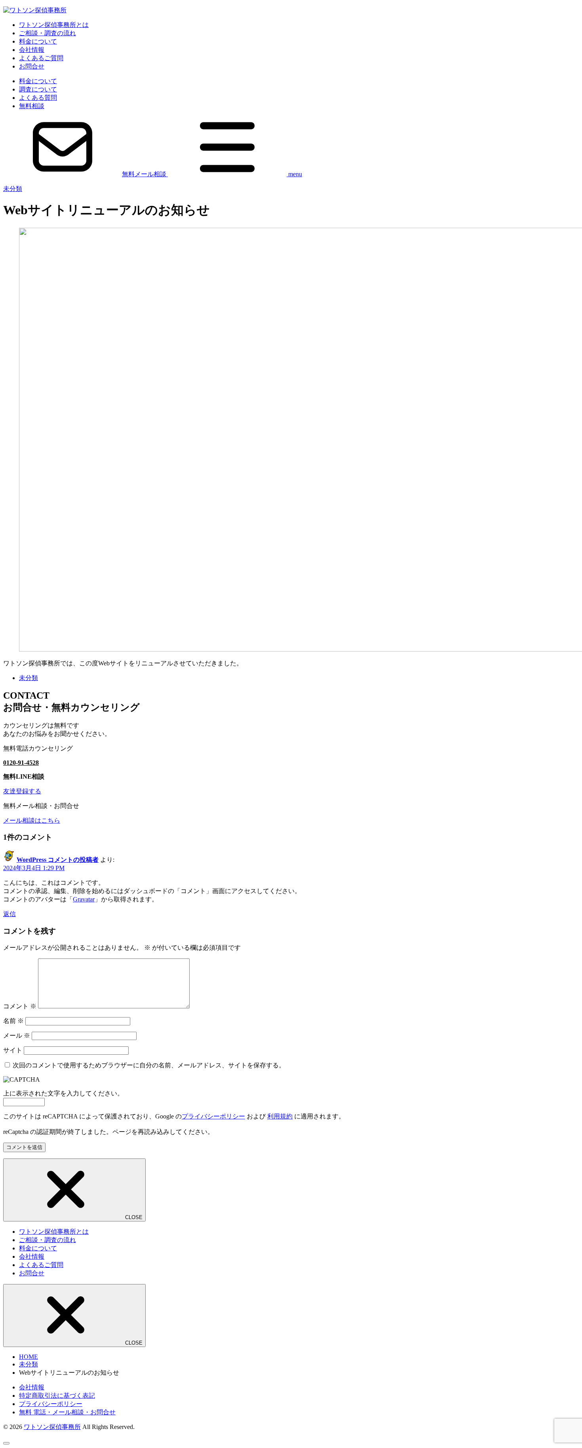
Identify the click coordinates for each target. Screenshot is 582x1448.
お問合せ (31, 66)
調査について (38, 89)
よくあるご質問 (41, 58)
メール (16, 1035)
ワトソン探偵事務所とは (54, 24)
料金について (38, 41)
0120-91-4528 (21, 762)
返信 (9, 914)
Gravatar (84, 899)
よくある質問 (38, 97)
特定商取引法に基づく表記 (57, 1395)
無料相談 (31, 106)
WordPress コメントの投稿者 (58, 859)
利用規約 (280, 1116)
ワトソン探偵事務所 (52, 1426)
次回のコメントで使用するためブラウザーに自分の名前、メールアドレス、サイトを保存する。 (149, 1065)
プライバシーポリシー (213, 1116)
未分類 (12, 188)
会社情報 (31, 49)
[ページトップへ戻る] (6, 1443)
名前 (13, 1020)
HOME (28, 1356)
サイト (12, 1050)
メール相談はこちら (31, 820)
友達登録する (22, 791)
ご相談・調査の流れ (47, 33)
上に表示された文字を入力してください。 (63, 1093)
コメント (19, 1006)
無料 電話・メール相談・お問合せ (67, 1412)
